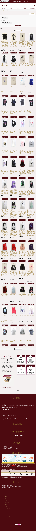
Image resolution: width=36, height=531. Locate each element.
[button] (30, 5)
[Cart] (32, 5)
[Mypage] (35, 5)
